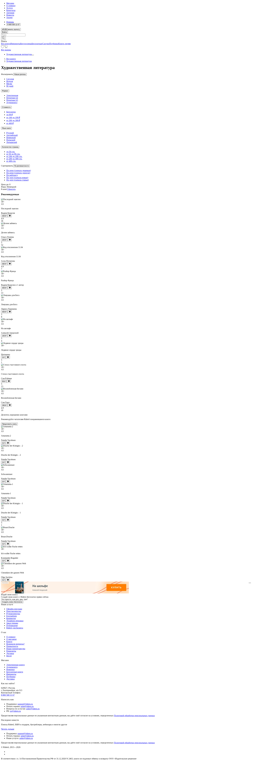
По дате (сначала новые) (17, 177)
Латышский (11, 142)
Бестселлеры (26, 44)
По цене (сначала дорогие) (18, 173)
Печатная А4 (12, 98)
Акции (9, 17)
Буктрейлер (11, 616)
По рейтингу (12, 175)
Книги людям (64, 44)
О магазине (11, 639)
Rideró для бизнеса (14, 628)
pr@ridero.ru (15, 711)
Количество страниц (10, 147)
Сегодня (10, 79)
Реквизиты (11, 651)
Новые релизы (20, 74)
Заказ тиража (12, 623)
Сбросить (11, 189)
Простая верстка (13, 611)
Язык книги (6, 128)
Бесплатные (37, 44)
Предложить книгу (9, 424)
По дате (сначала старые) (17, 180)
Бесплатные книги (14, 672)
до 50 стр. (10, 152)
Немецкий (11, 137)
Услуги (9, 8)
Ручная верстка (13, 614)
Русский (10, 133)
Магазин (10, 3)
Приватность (12, 646)
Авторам (10, 13)
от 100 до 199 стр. (14, 156)
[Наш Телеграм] (7, 754)
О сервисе (10, 5)
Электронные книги (15, 665)
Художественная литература (19, 54)
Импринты (15, 44)
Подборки (53, 44)
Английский (12, 135)
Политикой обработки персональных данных (134, 715)
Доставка (10, 679)
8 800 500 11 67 (8, 695)
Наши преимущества (15, 649)
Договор (10, 653)
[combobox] (126, 35)
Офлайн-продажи (14, 609)
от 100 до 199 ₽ (13, 117)
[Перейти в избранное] (2, 47)
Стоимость (6, 107)
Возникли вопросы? (15, 644)
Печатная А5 (12, 100)
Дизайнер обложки (14, 621)
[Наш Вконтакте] (7, 752)
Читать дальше (7, 729)
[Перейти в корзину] (6, 47)
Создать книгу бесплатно (12, 602)
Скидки (45, 44)
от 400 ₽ (10, 123)
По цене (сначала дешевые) (18, 170)
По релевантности (21, 166)
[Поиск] (3, 38)
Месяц (9, 84)
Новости (10, 15)
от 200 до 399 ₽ (13, 120)
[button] (126, 38)
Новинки (10, 669)
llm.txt (9, 656)
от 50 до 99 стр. (13, 154)
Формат (5, 91)
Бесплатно (11, 112)
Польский (10, 140)
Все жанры (6, 50)
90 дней (9, 86)
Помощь (10, 22)
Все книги (5, 44)
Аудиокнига (11, 102)
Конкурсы (10, 10)
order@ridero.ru (33, 709)
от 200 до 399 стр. (14, 159)
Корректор (11, 618)
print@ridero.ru (27, 706)
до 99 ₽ (9, 115)
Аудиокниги (12, 667)
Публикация (12, 625)
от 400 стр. (11, 161)
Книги (9, 641)
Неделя (9, 81)
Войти (4, 32)
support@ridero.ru (25, 704)
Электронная (12, 95)
